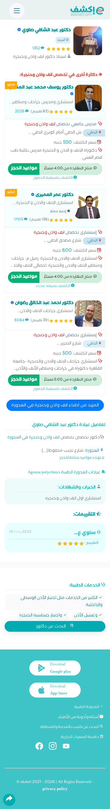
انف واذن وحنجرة (39, 124)
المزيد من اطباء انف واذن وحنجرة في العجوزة (55, 406)
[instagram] (55, 747)
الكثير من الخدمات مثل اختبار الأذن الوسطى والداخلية (61, 602)
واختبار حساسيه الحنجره (41, 615)
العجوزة (14, 438)
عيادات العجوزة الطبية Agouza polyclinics (64, 473)
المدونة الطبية (87, 707)
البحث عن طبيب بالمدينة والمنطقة (70, 727)
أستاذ (61, 40)
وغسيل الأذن (86, 615)
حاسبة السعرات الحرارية (80, 737)
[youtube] (68, 747)
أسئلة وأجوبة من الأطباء (79, 717)
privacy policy (55, 789)
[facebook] (41, 747)
